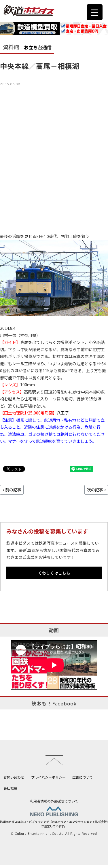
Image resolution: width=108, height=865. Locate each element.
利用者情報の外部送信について (54, 800)
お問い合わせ (13, 777)
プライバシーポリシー (48, 777)
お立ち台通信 (38, 47)
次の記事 (95, 490)
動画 (54, 630)
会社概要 (10, 787)
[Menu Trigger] (95, 12)
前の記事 (13, 490)
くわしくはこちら (54, 573)
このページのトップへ (54, 760)
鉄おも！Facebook (53, 703)
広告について (82, 777)
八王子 (63, 413)
